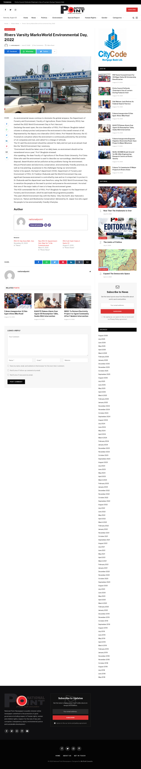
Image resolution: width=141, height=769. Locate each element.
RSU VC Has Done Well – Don (24, 241)
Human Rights (90, 18)
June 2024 (102, 427)
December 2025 (104, 364)
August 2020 (103, 586)
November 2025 (104, 367)
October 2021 (103, 536)
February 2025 (103, 399)
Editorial (102, 206)
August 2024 (103, 420)
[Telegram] (6, 157)
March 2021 (102, 561)
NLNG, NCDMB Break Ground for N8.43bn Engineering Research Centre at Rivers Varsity (123, 155)
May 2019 (101, 638)
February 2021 (103, 564)
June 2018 (101, 674)
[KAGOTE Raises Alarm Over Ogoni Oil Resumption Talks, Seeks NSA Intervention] (47, 300)
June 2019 (101, 635)
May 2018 (101, 677)
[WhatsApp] (6, 129)
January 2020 (103, 610)
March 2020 (102, 603)
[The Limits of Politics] (117, 228)
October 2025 (103, 371)
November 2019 (103, 617)
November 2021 (103, 533)
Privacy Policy (114, 319)
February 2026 (103, 357)
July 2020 (101, 589)
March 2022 (102, 522)
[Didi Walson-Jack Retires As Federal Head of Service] (104, 104)
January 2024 (103, 445)
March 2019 (102, 645)
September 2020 (104, 582)
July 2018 (101, 670)
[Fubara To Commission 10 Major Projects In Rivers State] (104, 170)
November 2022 (104, 494)
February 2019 (103, 649)
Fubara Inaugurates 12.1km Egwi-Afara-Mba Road (15, 312)
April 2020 (102, 600)
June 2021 (101, 550)
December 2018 (103, 656)
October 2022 (103, 497)
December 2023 (104, 448)
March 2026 (102, 353)
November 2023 (104, 452)
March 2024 (102, 438)
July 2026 (101, 339)
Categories (117, 18)
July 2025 (101, 381)
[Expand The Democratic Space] (117, 260)
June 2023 (102, 469)
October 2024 (103, 413)
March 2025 (102, 395)
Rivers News (9, 29)
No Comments (38, 45)
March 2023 (102, 480)
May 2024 (102, 431)
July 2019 (101, 631)
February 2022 (103, 526)
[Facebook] (6, 124)
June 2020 (102, 593)
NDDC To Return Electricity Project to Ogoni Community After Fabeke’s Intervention (76, 313)
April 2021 (101, 557)
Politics (44, 18)
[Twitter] (6, 135)
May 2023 (101, 473)
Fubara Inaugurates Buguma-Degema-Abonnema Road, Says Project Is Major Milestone (124, 141)
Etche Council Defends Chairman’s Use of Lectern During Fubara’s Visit (39, 2)
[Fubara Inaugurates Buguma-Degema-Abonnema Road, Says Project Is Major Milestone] (104, 141)
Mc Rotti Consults (87, 761)
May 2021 (101, 554)
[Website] (49, 225)
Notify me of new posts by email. (21, 375)
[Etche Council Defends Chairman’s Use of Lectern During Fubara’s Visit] (104, 91)
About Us (67, 756)
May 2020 (101, 596)
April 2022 (102, 519)
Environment (57, 18)
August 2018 (103, 667)
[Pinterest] (6, 146)
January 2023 (103, 487)
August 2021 (102, 543)
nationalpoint (15, 45)
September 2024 (104, 416)
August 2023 (103, 462)
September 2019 (104, 624)
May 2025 (101, 388)
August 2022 (103, 505)
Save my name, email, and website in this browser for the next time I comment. (37, 366)
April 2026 (102, 350)
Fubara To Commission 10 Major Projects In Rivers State (124, 169)
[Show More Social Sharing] (54, 51)
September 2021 (104, 540)
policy (77, 723)
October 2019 (103, 621)
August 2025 (103, 378)
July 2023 (101, 466)
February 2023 (103, 483)
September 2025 (104, 374)
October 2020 (103, 578)
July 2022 (101, 508)
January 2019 (103, 652)
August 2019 (103, 628)
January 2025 (103, 402)
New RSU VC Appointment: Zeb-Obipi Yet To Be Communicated (47, 243)
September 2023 (104, 459)
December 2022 (104, 490)
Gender (104, 18)
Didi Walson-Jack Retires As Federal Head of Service (123, 103)
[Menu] (137, 17)
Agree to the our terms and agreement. (71, 723)
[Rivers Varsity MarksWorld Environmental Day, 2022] (47, 84)
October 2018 (103, 663)
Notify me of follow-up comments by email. (25, 370)
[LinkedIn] (6, 141)
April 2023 (102, 476)
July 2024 (101, 424)
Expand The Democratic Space (116, 274)
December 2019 (103, 614)
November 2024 (104, 409)
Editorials (103, 269)
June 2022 (102, 512)
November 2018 (103, 659)
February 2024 (103, 441)
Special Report (74, 18)
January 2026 (103, 360)
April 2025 (102, 392)
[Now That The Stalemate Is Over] (117, 197)
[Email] (6, 152)
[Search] (133, 17)
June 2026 (102, 343)
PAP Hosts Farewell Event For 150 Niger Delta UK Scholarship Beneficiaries (124, 77)
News (34, 18)
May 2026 (101, 346)
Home (25, 18)
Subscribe (132, 9)
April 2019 (102, 642)
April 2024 (102, 434)
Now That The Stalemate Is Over (117, 211)
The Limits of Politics (112, 242)
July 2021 (101, 547)
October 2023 (103, 455)
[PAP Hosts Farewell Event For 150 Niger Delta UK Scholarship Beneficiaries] (104, 78)
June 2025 (102, 385)
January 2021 (103, 568)
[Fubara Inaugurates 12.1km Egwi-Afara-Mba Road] (17, 300)
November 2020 (104, 575)
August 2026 (103, 335)
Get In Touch (80, 756)
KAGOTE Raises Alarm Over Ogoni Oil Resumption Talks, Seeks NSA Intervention (46, 313)
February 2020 (103, 607)
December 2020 (104, 571)
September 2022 (104, 501)
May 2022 (101, 515)
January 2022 (103, 529)
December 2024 (104, 406)
